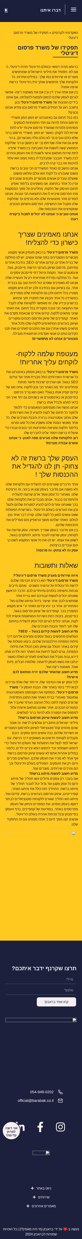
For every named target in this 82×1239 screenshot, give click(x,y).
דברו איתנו (50, 10)
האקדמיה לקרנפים (65, 32)
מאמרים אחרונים (44, 1206)
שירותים (44, 1197)
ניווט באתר (43, 1188)
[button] (41, 1188)
